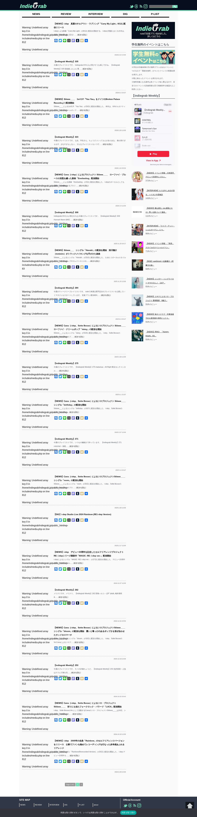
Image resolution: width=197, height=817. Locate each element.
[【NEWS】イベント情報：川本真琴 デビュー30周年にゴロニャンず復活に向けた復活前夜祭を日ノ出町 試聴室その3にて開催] (137, 177)
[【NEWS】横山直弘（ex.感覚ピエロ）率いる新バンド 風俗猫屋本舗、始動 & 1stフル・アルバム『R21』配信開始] (137, 212)
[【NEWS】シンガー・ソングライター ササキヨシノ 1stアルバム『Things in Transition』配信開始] (137, 282)
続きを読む (82, 35)
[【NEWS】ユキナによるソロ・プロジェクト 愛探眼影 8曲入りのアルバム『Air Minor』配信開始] (137, 300)
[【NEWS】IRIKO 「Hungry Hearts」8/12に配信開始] (137, 335)
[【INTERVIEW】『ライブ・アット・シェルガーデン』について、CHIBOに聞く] (137, 229)
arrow (189, 806)
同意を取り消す (128, 812)
